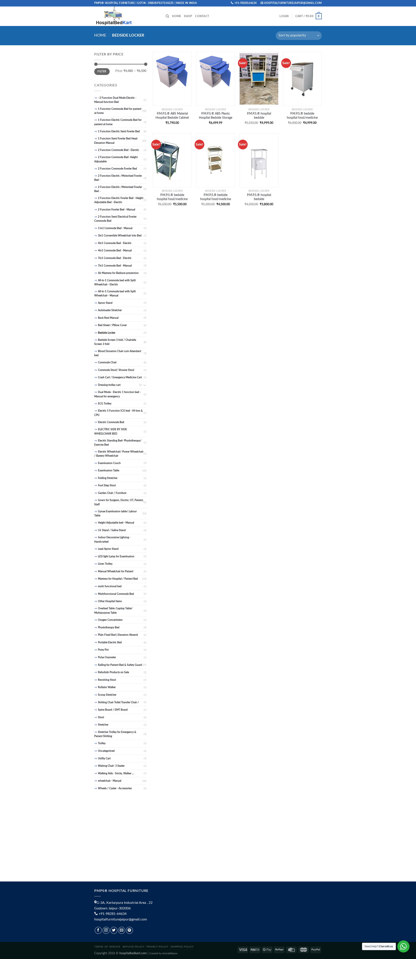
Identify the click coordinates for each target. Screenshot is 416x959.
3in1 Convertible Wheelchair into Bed (119, 235)
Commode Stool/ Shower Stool (116, 370)
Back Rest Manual (108, 318)
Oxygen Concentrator (110, 620)
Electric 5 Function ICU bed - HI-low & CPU (118, 412)
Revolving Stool (107, 680)
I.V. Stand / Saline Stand (112, 530)
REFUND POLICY (134, 946)
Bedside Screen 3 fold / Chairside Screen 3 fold (115, 342)
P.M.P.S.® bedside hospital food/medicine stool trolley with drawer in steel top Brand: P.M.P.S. (302, 115)
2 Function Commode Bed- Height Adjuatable (116, 159)
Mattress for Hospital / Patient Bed (118, 578)
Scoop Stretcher (107, 695)
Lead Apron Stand (108, 549)
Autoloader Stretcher (110, 310)
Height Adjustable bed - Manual (116, 522)
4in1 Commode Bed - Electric (115, 243)
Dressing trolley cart (109, 385)
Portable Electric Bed (110, 642)
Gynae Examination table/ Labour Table (115, 513)
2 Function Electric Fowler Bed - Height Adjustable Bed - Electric (118, 200)
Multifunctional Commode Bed (116, 594)
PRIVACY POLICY (157, 946)
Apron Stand (105, 303)
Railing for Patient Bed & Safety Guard (120, 665)
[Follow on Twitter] (113, 930)
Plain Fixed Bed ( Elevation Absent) (118, 635)
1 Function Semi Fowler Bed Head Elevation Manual (115, 140)
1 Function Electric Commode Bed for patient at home (117, 122)
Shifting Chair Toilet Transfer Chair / (118, 702)
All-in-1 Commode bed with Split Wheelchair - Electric (115, 282)
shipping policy (182, 946)
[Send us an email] (121, 930)
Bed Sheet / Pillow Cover (112, 325)
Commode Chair (107, 362)
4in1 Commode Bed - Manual (115, 250)
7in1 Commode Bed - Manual (115, 265)
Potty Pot (103, 649)
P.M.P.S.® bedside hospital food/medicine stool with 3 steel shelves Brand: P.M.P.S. (215, 197)
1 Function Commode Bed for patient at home (117, 111)
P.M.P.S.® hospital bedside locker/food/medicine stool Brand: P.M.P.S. (259, 197)
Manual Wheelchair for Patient (115, 571)
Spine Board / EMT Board (113, 709)
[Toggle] (144, 385)
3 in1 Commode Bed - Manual (115, 228)
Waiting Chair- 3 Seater (111, 766)
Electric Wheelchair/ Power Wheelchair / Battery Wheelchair (118, 453)
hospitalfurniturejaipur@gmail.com (120, 919)
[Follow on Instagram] (106, 930)
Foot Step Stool (107, 485)
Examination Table (108, 470)
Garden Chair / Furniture (112, 493)
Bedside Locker (106, 333)
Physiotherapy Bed (108, 627)
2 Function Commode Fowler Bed (117, 168)
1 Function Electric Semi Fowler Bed (119, 131)
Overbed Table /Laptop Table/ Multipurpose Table (113, 610)
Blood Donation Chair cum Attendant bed (117, 353)
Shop (188, 16)
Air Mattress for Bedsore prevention (118, 273)
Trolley (102, 743)
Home (176, 16)
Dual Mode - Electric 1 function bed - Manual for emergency (117, 394)
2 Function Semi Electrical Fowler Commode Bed (115, 218)
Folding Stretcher (107, 478)
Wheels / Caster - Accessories (115, 788)
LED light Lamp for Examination (116, 556)
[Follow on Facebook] (98, 930)
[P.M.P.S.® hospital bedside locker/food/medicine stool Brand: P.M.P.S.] (259, 160)
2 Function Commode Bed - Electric (118, 150)
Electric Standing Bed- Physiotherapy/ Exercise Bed (117, 442)
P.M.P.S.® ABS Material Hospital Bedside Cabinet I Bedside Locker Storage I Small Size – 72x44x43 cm (172, 115)
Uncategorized (106, 751)
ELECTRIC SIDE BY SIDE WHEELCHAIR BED (110, 431)
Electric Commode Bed (111, 422)
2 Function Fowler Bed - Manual (116, 209)
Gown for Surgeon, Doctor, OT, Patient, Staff (118, 502)
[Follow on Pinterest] (129, 930)
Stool (101, 717)
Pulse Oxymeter (107, 657)
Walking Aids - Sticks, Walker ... (116, 773)
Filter (102, 71)
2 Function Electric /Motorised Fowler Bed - (118, 178)
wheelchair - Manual (109, 780)
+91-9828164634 (245, 3)
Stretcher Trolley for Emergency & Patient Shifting (115, 734)
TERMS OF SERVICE (107, 946)
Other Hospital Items (110, 601)
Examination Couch (109, 463)
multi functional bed (110, 586)
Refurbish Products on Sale (113, 672)
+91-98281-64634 (113, 913)
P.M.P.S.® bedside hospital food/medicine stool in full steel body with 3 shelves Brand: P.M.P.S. (172, 197)
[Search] (167, 16)
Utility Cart (104, 758)
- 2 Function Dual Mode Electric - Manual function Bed (115, 100)
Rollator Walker (107, 687)
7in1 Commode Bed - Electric (115, 258)
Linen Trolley (105, 564)
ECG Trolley (104, 403)
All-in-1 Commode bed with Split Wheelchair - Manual (115, 293)
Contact (202, 16)
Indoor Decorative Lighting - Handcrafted (112, 539)
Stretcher (103, 724)
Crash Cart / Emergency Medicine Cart (120, 377)
